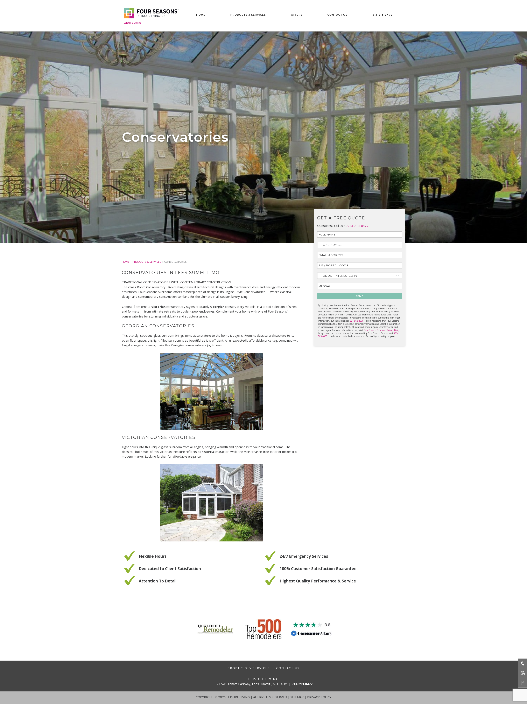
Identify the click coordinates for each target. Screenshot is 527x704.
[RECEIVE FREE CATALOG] (522, 683)
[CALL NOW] (522, 663)
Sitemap (297, 697)
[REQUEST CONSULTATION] (522, 673)
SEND (360, 296)
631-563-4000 (357, 320)
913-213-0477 (382, 14)
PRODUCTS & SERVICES (147, 262)
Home (200, 14)
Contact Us (337, 14)
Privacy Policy (319, 697)
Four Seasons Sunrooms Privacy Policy (382, 330)
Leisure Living (132, 23)
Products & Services (248, 14)
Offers (296, 14)
